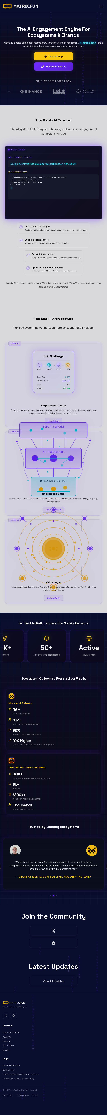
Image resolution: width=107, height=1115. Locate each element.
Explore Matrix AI (53, 509)
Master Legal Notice (11, 1065)
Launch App (53, 421)
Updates (6, 1050)
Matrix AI (6, 1041)
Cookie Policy (9, 1070)
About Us (7, 1037)
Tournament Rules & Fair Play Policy (18, 1078)
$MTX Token (8, 1046)
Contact (35, 1095)
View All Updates (53, 981)
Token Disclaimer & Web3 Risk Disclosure (21, 1074)
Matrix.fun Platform (11, 1032)
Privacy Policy (8, 1095)
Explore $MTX (53, 598)
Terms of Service (22, 1095)
